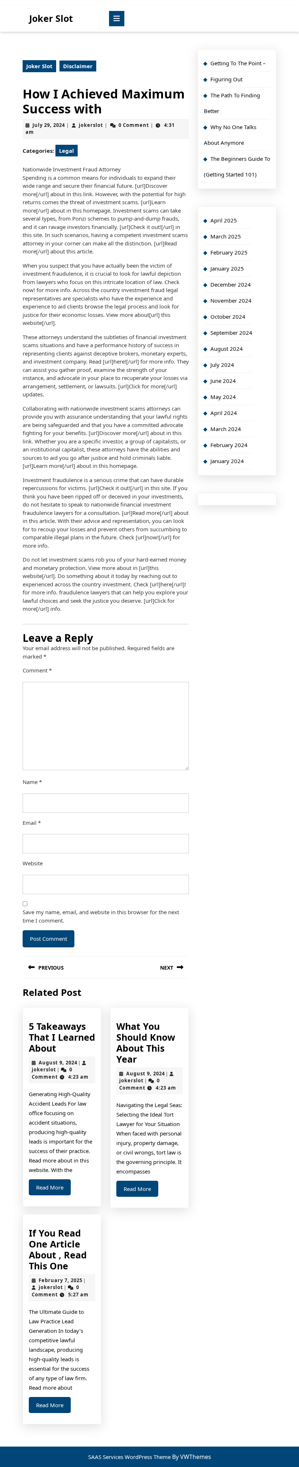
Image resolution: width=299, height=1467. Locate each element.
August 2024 (226, 348)
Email (32, 822)
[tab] (116, 18)
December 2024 (230, 284)
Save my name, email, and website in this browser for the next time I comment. (101, 916)
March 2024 (225, 428)
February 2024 (229, 445)
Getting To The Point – (238, 63)
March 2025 (225, 236)
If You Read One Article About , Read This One (58, 1249)
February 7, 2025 (60, 1280)
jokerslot (91, 125)
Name (32, 781)
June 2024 (223, 380)
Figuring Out (226, 79)
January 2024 (227, 461)
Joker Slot (51, 18)
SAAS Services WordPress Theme (130, 1456)
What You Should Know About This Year (145, 1042)
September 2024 (231, 332)
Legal (66, 150)
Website (33, 863)
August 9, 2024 (58, 1062)
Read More (53, 1189)
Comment (37, 670)
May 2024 (223, 396)
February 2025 (229, 252)
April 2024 (223, 412)
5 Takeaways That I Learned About (62, 1037)
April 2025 (223, 220)
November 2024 (231, 300)
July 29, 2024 (48, 125)
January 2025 (227, 268)
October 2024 (227, 316)
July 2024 (222, 364)
